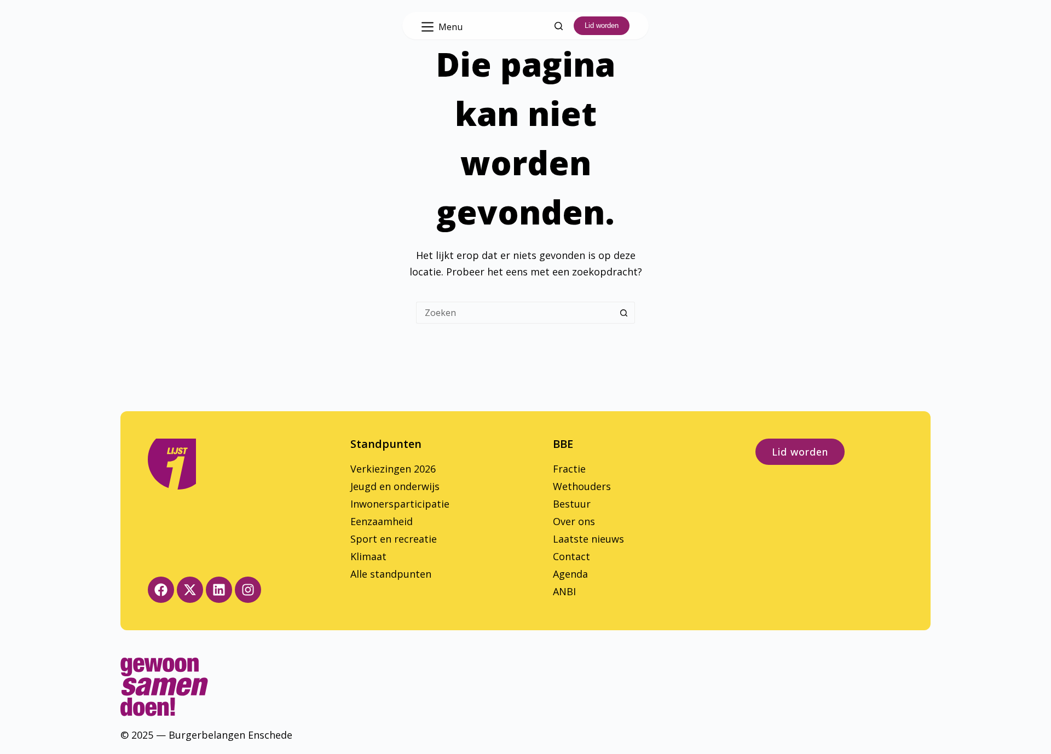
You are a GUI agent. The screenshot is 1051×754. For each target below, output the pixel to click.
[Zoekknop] (624, 313)
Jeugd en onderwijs (395, 486)
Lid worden (602, 25)
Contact (571, 556)
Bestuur (572, 503)
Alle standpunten (390, 573)
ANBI (564, 591)
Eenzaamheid (381, 521)
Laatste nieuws (588, 538)
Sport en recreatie (393, 538)
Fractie (569, 468)
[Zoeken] (559, 26)
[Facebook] (161, 590)
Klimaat (368, 556)
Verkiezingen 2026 (393, 468)
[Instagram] (248, 590)
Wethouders (582, 486)
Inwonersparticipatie (399, 503)
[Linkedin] (219, 590)
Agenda (570, 573)
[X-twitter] (190, 590)
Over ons (574, 521)
